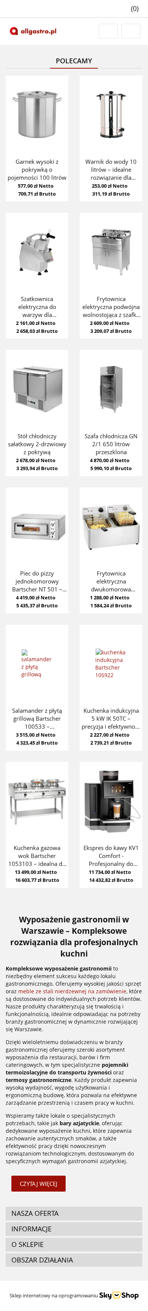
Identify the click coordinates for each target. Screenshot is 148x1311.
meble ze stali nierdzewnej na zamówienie (72, 991)
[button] (130, 8)
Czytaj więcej (38, 1183)
